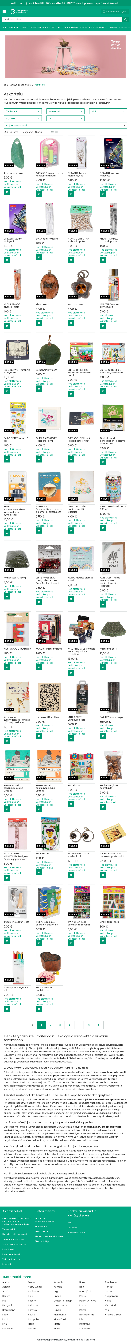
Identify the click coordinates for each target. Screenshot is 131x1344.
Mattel (57, 1324)
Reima (82, 1310)
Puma (82, 1305)
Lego (56, 1291)
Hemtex (32, 1310)
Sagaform (85, 1328)
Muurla (57, 1328)
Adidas (6, 1286)
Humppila (33, 1319)
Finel (4, 1324)
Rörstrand (84, 1324)
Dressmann (8, 1310)
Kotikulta (58, 1282)
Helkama (33, 1305)
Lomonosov (60, 1305)
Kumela (58, 1286)
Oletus (38, 132)
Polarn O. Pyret (87, 1300)
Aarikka (6, 1282)
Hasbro (32, 1300)
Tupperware (112, 1296)
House (31, 1314)
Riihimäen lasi (86, 1314)
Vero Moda (111, 1305)
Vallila (108, 1300)
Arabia (5, 1291)
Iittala (31, 1324)
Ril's (81, 1319)
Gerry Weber (35, 1286)
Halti (30, 1296)
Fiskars (31, 1282)
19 (89, 1025)
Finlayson (7, 1328)
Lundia (57, 1310)
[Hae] (125, 19)
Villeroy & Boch (113, 1314)
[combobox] (65, 19)
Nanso (82, 1282)
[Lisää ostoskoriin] (7, 192)
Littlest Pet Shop (63, 1300)
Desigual (7, 1305)
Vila (107, 1310)
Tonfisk (109, 1286)
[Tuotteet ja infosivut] (5, 11)
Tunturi (109, 1291)
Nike (81, 1286)
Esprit (5, 1319)
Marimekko (60, 1314)
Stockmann (111, 1282)
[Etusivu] (19, 11)
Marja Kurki (60, 1319)
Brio (4, 1300)
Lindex (57, 1296)
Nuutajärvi (85, 1291)
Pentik (82, 1296)
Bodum (6, 1296)
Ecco (5, 1314)
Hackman (33, 1291)
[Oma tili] (97, 11)
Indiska (32, 1328)
